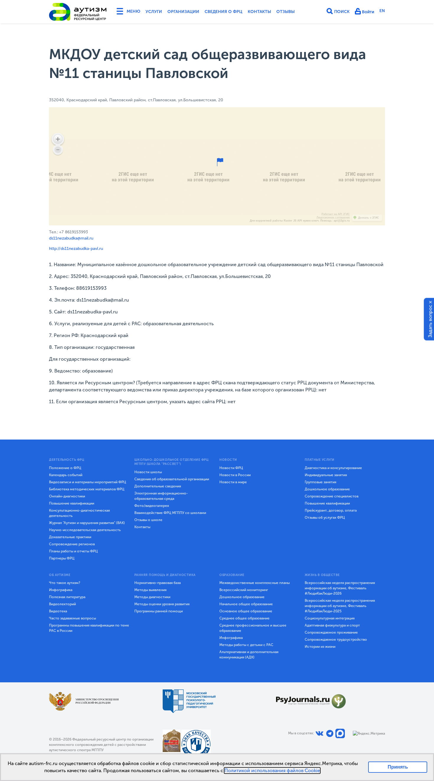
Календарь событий (65, 475)
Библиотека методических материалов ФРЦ (86, 489)
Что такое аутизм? (64, 583)
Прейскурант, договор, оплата (331, 510)
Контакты (259, 11)
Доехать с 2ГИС (368, 217)
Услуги (154, 11)
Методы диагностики (152, 597)
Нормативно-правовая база (157, 583)
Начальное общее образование (246, 604)
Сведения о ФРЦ (223, 11)
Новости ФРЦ (231, 468)
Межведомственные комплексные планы (254, 583)
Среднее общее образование (244, 618)
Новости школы (148, 472)
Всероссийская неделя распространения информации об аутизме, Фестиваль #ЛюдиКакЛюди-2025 (340, 605)
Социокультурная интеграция (330, 618)
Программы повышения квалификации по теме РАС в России (89, 628)
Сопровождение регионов (72, 544)
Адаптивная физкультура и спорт (332, 625)
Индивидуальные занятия (326, 475)
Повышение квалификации (71, 503)
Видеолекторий (62, 604)
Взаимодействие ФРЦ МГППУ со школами (170, 513)
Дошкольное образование (327, 489)
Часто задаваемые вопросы (72, 618)
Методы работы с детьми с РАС (246, 645)
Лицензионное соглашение (333, 217)
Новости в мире (233, 482)
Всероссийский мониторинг (243, 590)
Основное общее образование (245, 611)
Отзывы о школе (148, 520)
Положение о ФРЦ (65, 468)
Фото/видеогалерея (151, 506)
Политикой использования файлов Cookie (272, 770)
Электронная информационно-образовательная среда (161, 496)
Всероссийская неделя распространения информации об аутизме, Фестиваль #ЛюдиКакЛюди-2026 (340, 588)
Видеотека (58, 611)
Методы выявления (150, 590)
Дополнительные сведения (157, 486)
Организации (183, 11)
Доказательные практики (70, 537)
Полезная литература (67, 597)
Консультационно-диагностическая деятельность (79, 513)
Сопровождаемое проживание (331, 632)
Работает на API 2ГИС (336, 214)
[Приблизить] (58, 139)
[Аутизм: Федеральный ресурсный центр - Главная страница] (78, 12)
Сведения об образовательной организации (171, 479)
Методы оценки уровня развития (162, 604)
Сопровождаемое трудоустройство (336, 639)
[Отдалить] (58, 149)
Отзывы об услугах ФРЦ (325, 517)
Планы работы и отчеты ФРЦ (73, 551)
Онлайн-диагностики (67, 496)
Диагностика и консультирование (333, 468)
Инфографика (60, 590)
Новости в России (235, 475)
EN (382, 10)
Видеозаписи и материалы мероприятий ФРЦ (87, 482)
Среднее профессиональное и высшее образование (252, 628)
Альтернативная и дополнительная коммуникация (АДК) (248, 654)
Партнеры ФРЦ (61, 558)
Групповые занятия (320, 482)
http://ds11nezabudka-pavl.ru (76, 248)
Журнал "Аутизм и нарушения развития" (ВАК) (87, 523)
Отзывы (285, 11)
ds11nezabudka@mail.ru (71, 238)
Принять (398, 766)
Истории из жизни (320, 647)
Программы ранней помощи (158, 611)
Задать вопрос (430, 321)
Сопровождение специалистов (331, 496)
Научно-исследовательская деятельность (85, 530)
